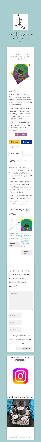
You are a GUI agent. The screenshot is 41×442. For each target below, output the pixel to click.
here (24, 130)
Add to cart (21, 134)
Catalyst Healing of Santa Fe (20, 35)
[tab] (16, 153)
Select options (13, 244)
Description (16, 153)
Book (17, 147)
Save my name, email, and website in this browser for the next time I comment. (20, 339)
